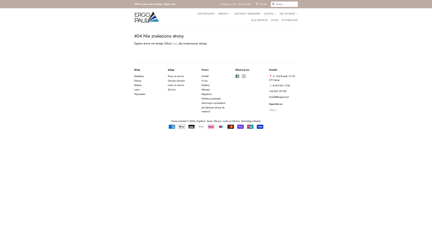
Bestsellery (206, 13)
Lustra (269, 13)
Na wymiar (288, 13)
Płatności (206, 89)
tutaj (174, 43)
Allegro (272, 110)
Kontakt (205, 76)
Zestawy (138, 85)
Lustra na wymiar (176, 85)
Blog (274, 20)
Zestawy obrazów (248, 13)
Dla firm (172, 89)
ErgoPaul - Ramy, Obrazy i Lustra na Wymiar (218, 121)
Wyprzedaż (290, 20)
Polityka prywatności (211, 98)
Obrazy (223, 13)
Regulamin (207, 94)
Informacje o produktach (213, 103)
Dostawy (205, 85)
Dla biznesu (259, 20)
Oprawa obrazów (176, 80)
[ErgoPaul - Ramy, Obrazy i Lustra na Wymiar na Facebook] (237, 77)
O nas (204, 80)
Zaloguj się (225, 4)
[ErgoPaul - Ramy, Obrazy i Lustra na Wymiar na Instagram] (244, 77)
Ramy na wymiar (176, 76)
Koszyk (263, 4)
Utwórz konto (244, 4)
